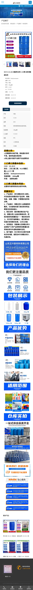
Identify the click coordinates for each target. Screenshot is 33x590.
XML (29, 583)
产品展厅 (19, 23)
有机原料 (25, 23)
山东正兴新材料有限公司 (8, 583)
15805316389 (28, 6)
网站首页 (12, 23)
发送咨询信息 (18, 103)
